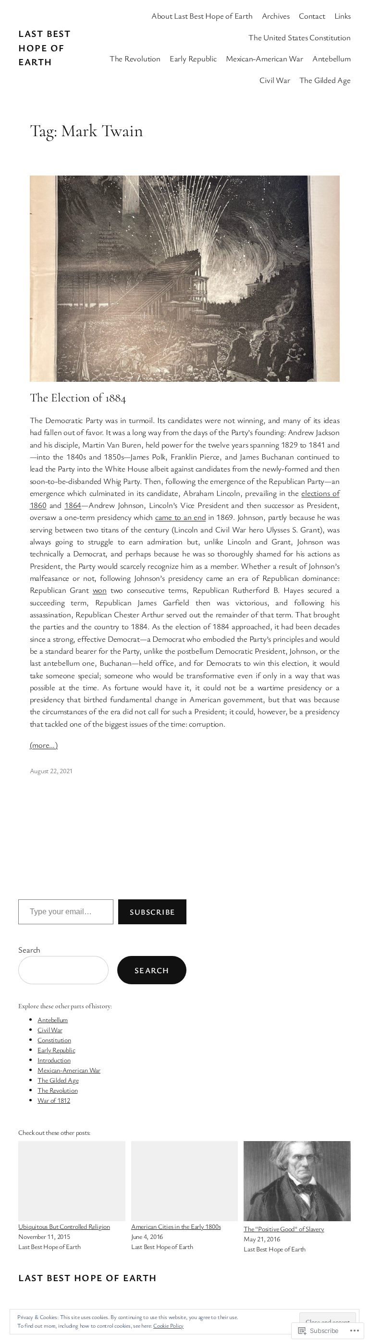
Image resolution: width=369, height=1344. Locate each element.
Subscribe (152, 912)
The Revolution (57, 1090)
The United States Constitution (299, 37)
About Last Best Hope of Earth (202, 15)
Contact (312, 15)
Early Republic (56, 1049)
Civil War (49, 1029)
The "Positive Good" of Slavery (284, 1228)
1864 (72, 504)
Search (29, 949)
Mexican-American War (68, 1069)
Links (342, 15)
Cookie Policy (168, 1325)
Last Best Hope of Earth (44, 47)
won (100, 589)
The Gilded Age (57, 1080)
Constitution (54, 1039)
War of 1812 (53, 1100)
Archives (276, 15)
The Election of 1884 (78, 397)
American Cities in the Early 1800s (176, 1226)
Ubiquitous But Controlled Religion (64, 1226)
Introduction (53, 1059)
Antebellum (52, 1019)
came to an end (180, 516)
